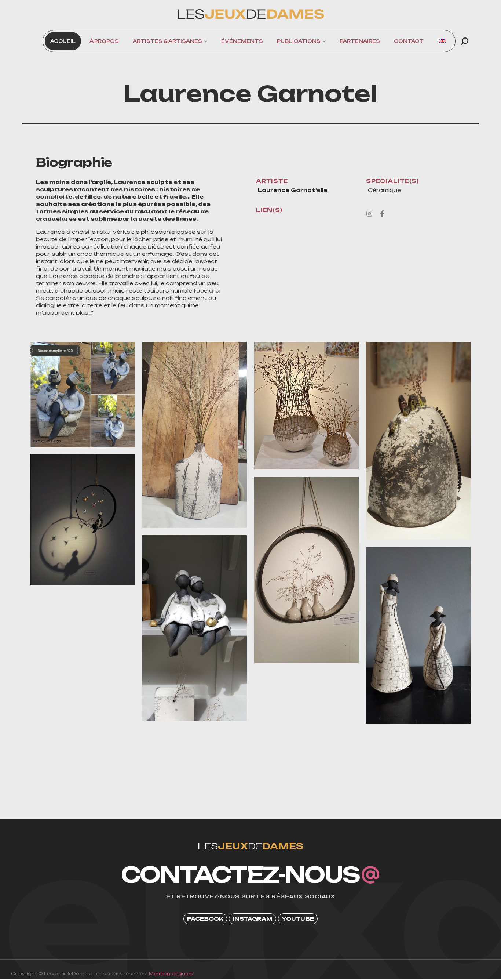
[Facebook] (382, 213)
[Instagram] (369, 213)
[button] (464, 41)
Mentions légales (171, 973)
